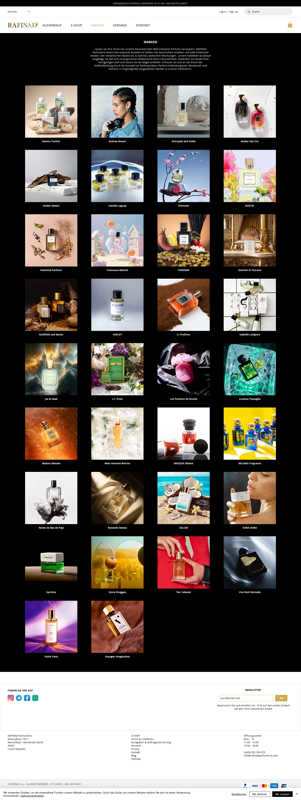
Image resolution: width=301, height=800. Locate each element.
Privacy (135, 749)
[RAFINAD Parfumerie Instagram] (11, 698)
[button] (290, 24)
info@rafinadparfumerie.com (261, 755)
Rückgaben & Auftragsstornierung (151, 742)
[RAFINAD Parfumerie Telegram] (19, 698)
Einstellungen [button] (239, 794)
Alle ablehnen (259, 794)
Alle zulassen (282, 794)
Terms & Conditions (143, 739)
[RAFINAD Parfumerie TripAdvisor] (35, 698)
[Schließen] (297, 794)
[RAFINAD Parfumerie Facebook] (27, 698)
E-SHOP (136, 735)
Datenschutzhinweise (32, 795)
